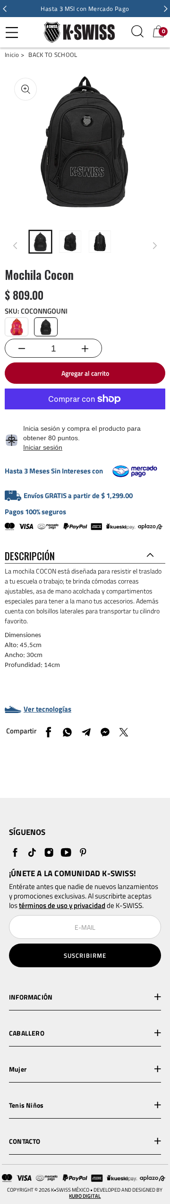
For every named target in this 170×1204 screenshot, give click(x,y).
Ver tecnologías (47, 709)
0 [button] (163, 31)
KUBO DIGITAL (85, 1196)
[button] (4, 8)
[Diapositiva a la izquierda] (15, 245)
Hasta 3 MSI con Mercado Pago (85, 8)
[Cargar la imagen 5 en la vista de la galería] (70, 242)
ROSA (16, 326)
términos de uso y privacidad (62, 905)
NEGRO (46, 326)
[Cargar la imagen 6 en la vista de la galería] (100, 242)
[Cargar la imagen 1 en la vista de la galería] (40, 242)
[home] (77, 32)
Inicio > (14, 54)
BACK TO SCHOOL (52, 54)
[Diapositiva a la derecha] (154, 245)
